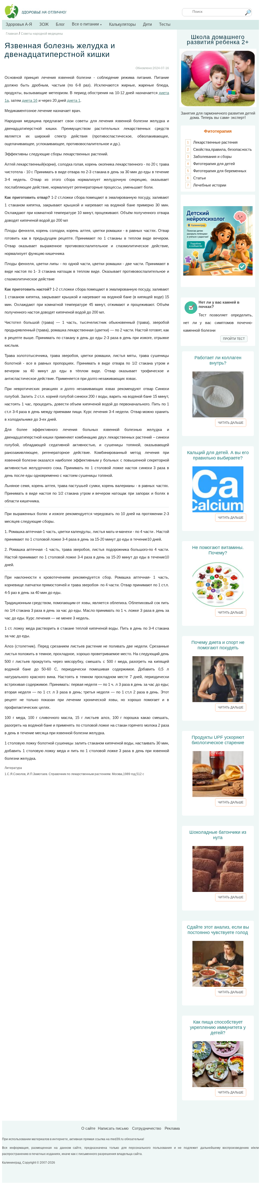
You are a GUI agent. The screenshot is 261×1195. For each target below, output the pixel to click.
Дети (147, 24)
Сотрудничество (146, 1128)
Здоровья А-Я (19, 24)
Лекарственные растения (215, 142)
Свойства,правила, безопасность (222, 149)
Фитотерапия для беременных (219, 171)
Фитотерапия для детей (214, 163)
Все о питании (87, 24)
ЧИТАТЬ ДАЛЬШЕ (230, 423)
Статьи (199, 178)
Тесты (165, 24)
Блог (60, 24)
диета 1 (73, 100)
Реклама (172, 1128)
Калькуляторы (122, 24)
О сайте (88, 1128)
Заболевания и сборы (212, 156)
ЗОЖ (44, 24)
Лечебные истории (209, 185)
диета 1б (29, 100)
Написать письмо (113, 1128)
